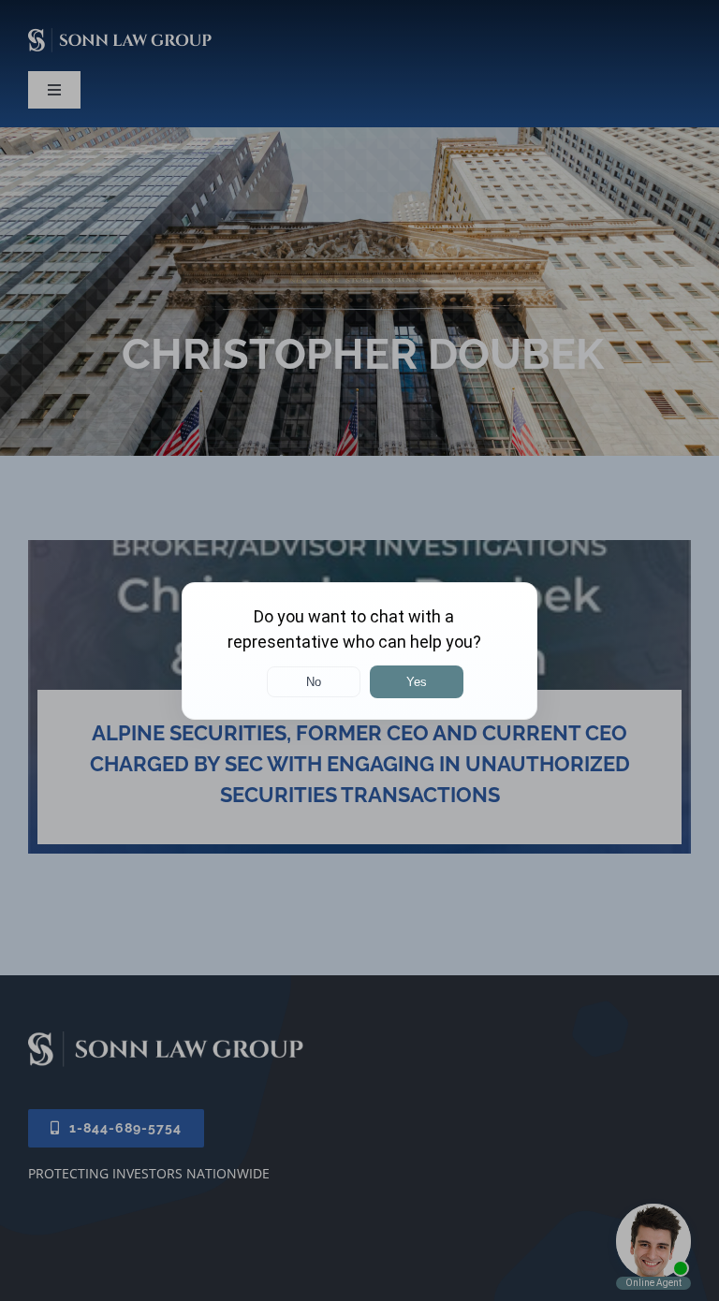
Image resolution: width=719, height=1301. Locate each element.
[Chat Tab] (359, 650)
